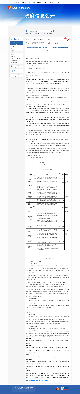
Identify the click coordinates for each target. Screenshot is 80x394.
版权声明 (27, 387)
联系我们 (19, 387)
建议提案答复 (13, 56)
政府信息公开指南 (16, 38)
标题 (30, 33)
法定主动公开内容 (16, 43)
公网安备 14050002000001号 (27, 389)
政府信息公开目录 (16, 75)
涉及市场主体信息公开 (15, 60)
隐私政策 (31, 387)
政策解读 (12, 54)
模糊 (41, 33)
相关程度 (51, 33)
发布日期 (47, 33)
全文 (33, 33)
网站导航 (23, 387)
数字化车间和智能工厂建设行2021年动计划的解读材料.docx (38, 380)
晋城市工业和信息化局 (21, 7)
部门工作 (12, 48)
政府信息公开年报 (16, 66)
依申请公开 (16, 70)
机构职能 (12, 46)
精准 (39, 33)
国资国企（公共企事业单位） (16, 58)
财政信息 (12, 50)
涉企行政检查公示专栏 (15, 62)
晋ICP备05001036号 (18, 389)
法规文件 (12, 52)
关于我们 (15, 387)
